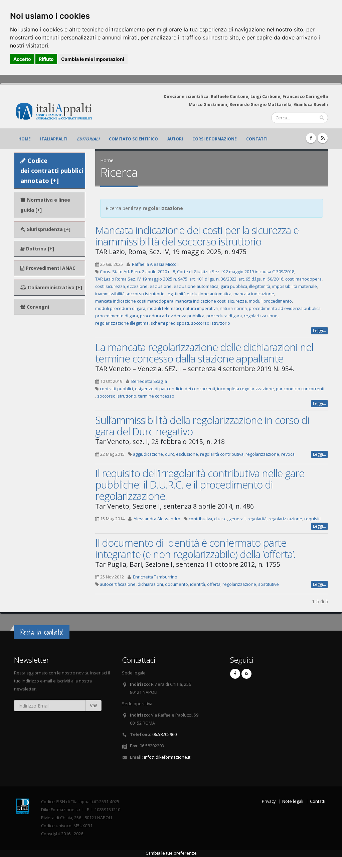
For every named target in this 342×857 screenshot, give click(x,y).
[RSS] (323, 138)
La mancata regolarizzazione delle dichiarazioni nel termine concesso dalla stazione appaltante (204, 352)
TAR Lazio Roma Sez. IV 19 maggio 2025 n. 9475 (141, 279)
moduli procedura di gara (120, 308)
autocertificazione (118, 584)
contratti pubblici (116, 389)
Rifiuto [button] (46, 59)
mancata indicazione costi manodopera (134, 301)
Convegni (37, 307)
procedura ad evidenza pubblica (172, 316)
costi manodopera (303, 279)
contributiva (200, 519)
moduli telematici (164, 308)
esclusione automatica (196, 286)
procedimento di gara (116, 316)
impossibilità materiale (294, 286)
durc (169, 454)
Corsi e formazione (214, 139)
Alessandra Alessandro (157, 519)
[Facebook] (311, 138)
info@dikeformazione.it (167, 757)
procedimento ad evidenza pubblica (285, 308)
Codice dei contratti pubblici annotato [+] (51, 170)
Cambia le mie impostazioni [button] (92, 59)
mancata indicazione (253, 294)
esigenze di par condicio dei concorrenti (175, 389)
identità (197, 584)
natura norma (233, 308)
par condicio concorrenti (300, 389)
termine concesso (156, 396)
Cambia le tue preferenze (171, 853)
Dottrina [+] (39, 248)
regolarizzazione (261, 316)
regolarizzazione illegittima (122, 323)
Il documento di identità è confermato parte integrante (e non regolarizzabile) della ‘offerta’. (195, 548)
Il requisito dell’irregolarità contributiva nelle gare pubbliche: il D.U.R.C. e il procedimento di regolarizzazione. (199, 484)
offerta (213, 584)
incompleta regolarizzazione (245, 389)
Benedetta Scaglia (149, 381)
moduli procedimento (270, 301)
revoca (288, 454)
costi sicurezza (110, 286)
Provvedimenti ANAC (49, 268)
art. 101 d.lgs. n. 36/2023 (212, 279)
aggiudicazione (148, 454)
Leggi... (319, 330)
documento (176, 584)
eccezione (137, 286)
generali (237, 519)
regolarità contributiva (221, 454)
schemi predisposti (170, 323)
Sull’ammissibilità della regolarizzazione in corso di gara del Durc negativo (202, 425)
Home (24, 139)
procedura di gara (224, 316)
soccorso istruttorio (210, 323)
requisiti (312, 519)
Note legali (292, 801)
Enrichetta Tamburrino (155, 577)
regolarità (257, 519)
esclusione (161, 286)
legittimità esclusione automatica (199, 294)
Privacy (269, 801)
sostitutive (268, 584)
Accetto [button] (22, 59)
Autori (175, 139)
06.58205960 (164, 734)
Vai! (93, 705)
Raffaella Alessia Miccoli (155, 264)
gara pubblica (233, 286)
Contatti (257, 139)
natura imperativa (200, 308)
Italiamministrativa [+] (54, 287)
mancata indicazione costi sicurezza (211, 301)
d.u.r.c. (220, 519)
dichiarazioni (150, 584)
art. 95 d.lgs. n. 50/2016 (260, 279)
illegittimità (259, 286)
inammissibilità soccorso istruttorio (130, 294)
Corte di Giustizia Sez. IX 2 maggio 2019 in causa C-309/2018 (235, 272)
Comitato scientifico (133, 139)
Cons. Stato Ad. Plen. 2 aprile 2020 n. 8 (137, 272)
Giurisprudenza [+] (47, 229)
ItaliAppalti (53, 139)
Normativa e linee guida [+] (45, 205)
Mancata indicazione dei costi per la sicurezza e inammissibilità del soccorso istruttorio (197, 235)
